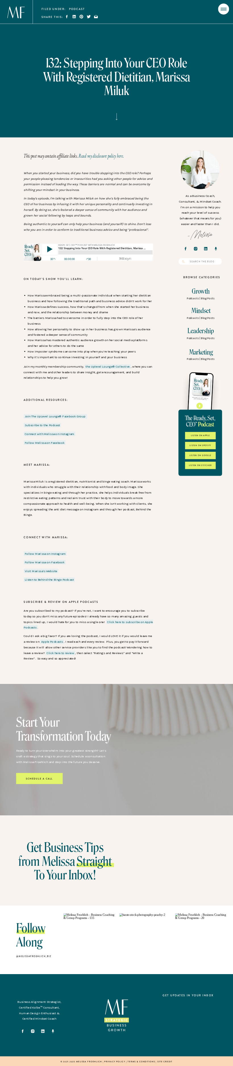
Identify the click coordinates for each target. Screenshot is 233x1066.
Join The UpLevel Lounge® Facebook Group (55, 416)
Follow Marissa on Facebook (45, 562)
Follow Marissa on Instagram (45, 553)
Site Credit (164, 1061)
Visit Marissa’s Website (41, 571)
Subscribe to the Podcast (42, 425)
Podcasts (193, 298)
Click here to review (60, 653)
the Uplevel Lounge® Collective (108, 366)
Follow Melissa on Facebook (45, 442)
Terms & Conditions (141, 1061)
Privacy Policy (115, 1061)
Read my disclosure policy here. (101, 155)
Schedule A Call (39, 778)
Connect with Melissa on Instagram (49, 434)
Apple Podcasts (52, 642)
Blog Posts (208, 298)
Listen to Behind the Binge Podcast (49, 580)
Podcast (77, 9)
